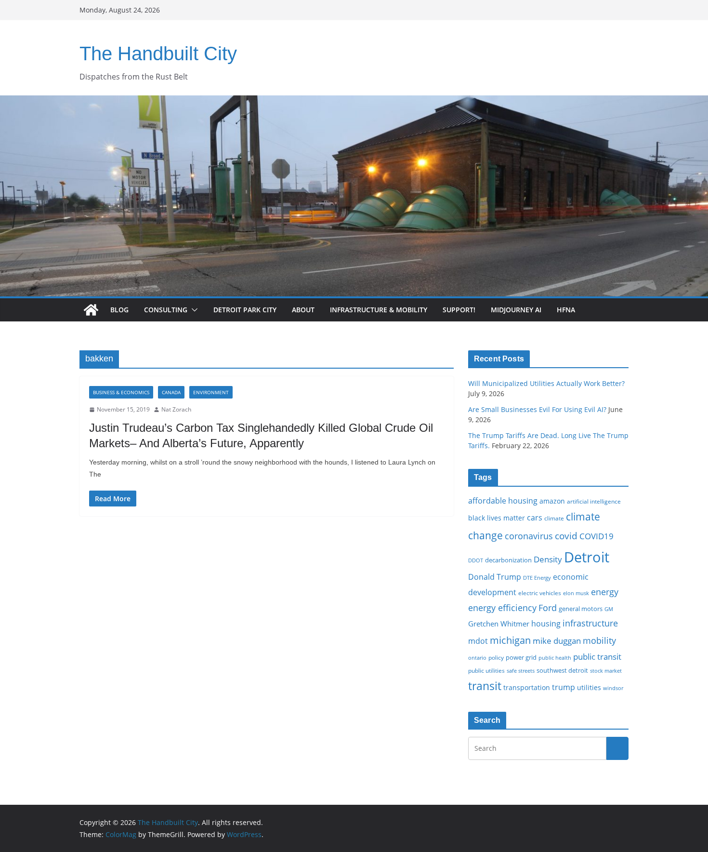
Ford (547, 607)
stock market (606, 670)
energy (604, 592)
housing (546, 623)
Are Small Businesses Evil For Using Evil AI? (537, 409)
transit (484, 685)
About (303, 309)
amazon (552, 501)
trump (563, 687)
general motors (581, 608)
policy (496, 657)
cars (534, 517)
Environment (211, 392)
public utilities (486, 670)
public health (554, 657)
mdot (478, 641)
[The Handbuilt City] (354, 102)
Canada (171, 392)
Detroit (586, 557)
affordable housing (503, 500)
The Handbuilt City (158, 53)
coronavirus (529, 536)
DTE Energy (537, 577)
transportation (526, 687)
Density (548, 559)
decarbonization (508, 560)
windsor (613, 688)
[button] (192, 310)
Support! (459, 309)
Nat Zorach (176, 409)
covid (566, 536)
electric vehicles (539, 593)
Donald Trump (494, 577)
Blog (119, 309)
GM (608, 609)
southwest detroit (562, 670)
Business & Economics (121, 392)
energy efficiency (502, 607)
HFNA (566, 309)
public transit (597, 656)
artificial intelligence (594, 501)
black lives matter (496, 517)
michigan (510, 640)
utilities (589, 687)
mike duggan (557, 640)
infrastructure (590, 623)
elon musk (576, 593)
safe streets (521, 670)
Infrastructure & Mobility (378, 309)
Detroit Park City (244, 309)
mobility (599, 640)
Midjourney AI (516, 309)
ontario (477, 657)
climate (554, 518)
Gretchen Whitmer (498, 623)
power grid (521, 657)
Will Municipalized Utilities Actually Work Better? (546, 383)
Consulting (165, 309)
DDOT (475, 560)
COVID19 (596, 536)
